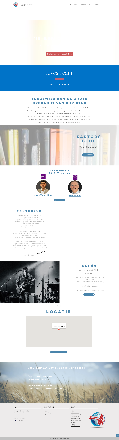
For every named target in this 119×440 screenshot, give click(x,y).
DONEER (80, 368)
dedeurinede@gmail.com (42, 376)
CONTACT (42, 368)
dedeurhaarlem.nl (75, 426)
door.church (74, 422)
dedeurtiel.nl (74, 424)
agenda (85, 290)
